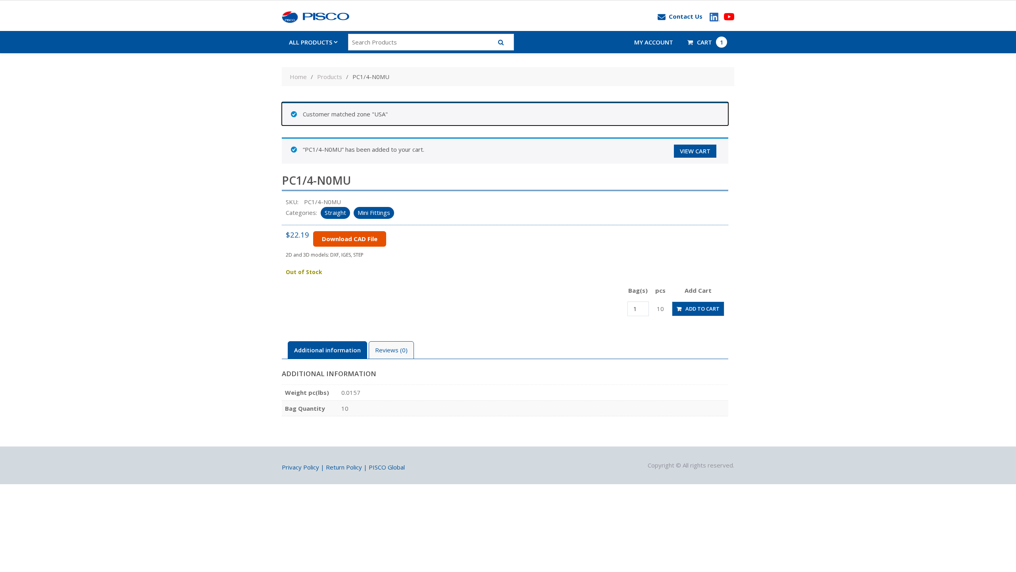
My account (653, 42)
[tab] (327, 350)
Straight (335, 212)
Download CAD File (349, 239)
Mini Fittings (374, 212)
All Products (310, 42)
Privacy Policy (300, 467)
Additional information (327, 350)
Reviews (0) (391, 350)
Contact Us (685, 16)
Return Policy (344, 467)
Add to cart (702, 308)
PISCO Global (387, 467)
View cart (695, 151)
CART (710, 42)
